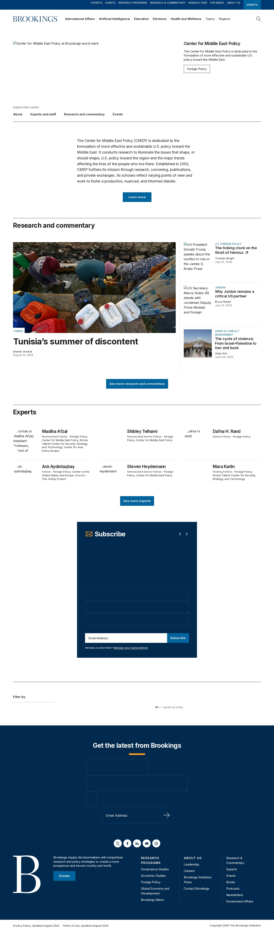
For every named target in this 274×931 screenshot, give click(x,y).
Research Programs (133, 2)
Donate (252, 4)
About (17, 114)
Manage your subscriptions (131, 647)
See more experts (137, 501)
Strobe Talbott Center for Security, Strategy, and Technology (65, 443)
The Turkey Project (54, 478)
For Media (217, 2)
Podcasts (232, 888)
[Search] (258, 18)
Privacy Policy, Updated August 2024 (36, 925)
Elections (160, 19)
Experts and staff (43, 114)
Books (230, 882)
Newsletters (198, 2)
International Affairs (80, 19)
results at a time (173, 707)
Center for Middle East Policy (60, 440)
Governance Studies (155, 869)
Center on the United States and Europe (65, 473)
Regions (224, 19)
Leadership (191, 864)
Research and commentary (84, 114)
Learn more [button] (137, 197)
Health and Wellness (186, 19)
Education (141, 19)
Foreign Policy (197, 69)
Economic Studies (153, 876)
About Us (233, 2)
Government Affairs (239, 901)
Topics (210, 19)
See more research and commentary (137, 383)
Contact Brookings (196, 888)
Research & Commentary (167, 2)
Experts (96, 2)
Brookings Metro (152, 900)
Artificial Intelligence (114, 19)
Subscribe (178, 638)
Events (110, 2)
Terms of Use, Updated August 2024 (86, 925)
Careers (189, 871)
